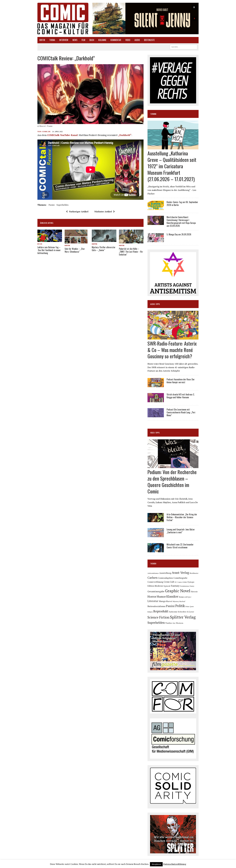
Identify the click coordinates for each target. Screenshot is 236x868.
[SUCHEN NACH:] (183, 46)
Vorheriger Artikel (78, 211)
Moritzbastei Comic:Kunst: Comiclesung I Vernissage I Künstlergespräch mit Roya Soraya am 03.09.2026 (181, 221)
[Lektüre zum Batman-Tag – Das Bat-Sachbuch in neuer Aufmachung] (49, 240)
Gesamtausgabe (156, 591)
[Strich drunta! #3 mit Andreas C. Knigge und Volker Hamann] (156, 400)
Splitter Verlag (183, 617)
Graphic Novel (177, 590)
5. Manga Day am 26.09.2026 (179, 234)
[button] (145, 18)
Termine (153, 113)
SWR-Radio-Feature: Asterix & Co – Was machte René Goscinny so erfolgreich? (172, 350)
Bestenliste (149, 40)
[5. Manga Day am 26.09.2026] (156, 240)
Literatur (153, 601)
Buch (91, 40)
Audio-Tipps (155, 304)
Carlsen (152, 578)
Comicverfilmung (155, 582)
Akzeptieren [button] (156, 864)
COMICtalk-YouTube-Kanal (62, 135)
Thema (52, 40)
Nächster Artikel (103, 211)
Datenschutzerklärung (174, 864)
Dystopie (190, 582)
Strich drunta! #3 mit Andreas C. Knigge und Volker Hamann (180, 396)
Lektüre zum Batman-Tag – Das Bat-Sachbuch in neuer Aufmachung (49, 250)
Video (127, 40)
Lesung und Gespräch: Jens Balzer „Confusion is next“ (181, 531)
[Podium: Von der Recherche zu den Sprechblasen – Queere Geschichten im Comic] (173, 466)
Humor (161, 596)
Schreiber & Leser (186, 611)
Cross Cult (169, 581)
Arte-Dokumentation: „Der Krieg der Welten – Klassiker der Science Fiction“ (182, 517)
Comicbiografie (180, 578)
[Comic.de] (62, 18)
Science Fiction (158, 617)
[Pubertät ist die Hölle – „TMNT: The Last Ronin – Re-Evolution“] (131, 241)
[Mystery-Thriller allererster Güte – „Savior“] (104, 240)
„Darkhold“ (124, 135)
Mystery (176, 601)
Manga (162, 601)
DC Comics (178, 582)
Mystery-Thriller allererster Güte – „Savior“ (103, 249)
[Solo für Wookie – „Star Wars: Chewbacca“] (76, 241)
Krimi (181, 597)
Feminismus (184, 586)
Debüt (185, 582)
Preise (187, 606)
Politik (180, 606)
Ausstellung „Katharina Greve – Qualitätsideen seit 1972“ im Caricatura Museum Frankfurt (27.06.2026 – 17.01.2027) (172, 166)
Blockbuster (194, 573)
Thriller (168, 623)
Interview (63, 40)
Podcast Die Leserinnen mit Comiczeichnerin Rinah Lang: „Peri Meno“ (181, 412)
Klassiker (172, 596)
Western (179, 623)
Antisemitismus (153, 573)
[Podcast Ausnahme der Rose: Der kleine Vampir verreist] (156, 385)
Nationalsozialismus (156, 606)
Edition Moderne (155, 586)
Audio (137, 40)
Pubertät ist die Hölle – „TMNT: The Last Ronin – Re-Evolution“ (131, 251)
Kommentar (115, 40)
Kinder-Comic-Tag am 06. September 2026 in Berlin (182, 203)
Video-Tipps (155, 432)
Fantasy (175, 585)
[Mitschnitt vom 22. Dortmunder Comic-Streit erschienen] (156, 550)
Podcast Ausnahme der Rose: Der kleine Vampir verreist (181, 381)
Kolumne (102, 40)
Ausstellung (165, 572)
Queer (192, 606)
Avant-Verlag (180, 573)
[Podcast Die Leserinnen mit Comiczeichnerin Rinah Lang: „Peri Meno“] (156, 415)
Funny (192, 586)
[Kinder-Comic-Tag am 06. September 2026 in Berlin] (156, 208)
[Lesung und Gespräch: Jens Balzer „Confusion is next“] (156, 535)
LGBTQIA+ (187, 597)
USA (174, 623)
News (75, 40)
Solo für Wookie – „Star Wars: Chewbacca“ (75, 250)
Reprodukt (160, 611)
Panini (51, 204)
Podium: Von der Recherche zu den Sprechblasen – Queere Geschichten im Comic (172, 481)
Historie (194, 591)
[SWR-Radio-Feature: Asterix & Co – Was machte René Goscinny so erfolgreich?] (173, 337)
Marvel (169, 601)
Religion (150, 612)
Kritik (42, 40)
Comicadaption (165, 577)
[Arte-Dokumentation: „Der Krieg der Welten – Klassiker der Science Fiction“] (156, 520)
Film (83, 40)
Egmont (167, 586)
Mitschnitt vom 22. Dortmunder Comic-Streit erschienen (180, 546)
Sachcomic (173, 611)
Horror (152, 596)
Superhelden (62, 204)
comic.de (46, 131)
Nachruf (182, 601)
